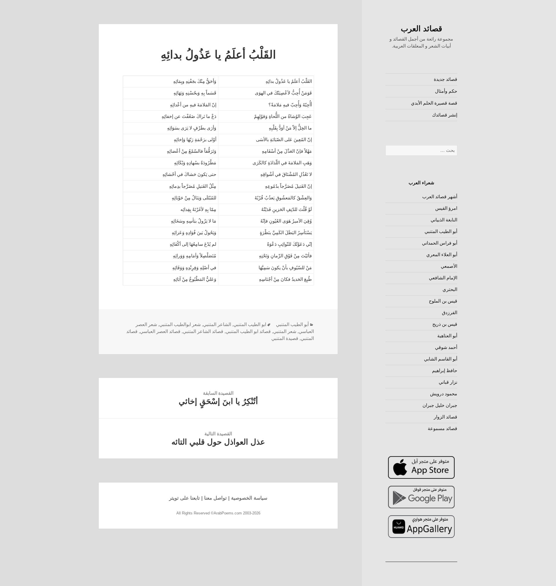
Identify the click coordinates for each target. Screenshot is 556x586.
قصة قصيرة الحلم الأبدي (434, 103)
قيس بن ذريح (444, 324)
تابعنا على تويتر (184, 498)
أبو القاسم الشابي (440, 358)
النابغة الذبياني (444, 219)
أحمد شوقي (446, 347)
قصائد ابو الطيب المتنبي (248, 331)
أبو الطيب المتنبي (441, 231)
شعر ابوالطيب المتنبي (180, 324)
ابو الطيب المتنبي (249, 324)
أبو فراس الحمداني (439, 243)
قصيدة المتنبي (284, 338)
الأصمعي (449, 266)
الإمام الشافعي (443, 277)
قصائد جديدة (445, 79)
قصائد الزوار (445, 416)
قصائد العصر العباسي (160, 331)
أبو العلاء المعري (441, 254)
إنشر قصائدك (444, 114)
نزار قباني (448, 382)
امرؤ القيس (446, 208)
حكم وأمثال (446, 91)
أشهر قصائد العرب (439, 196)
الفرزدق (449, 312)
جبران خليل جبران (440, 405)
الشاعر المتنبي (217, 324)
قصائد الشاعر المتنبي (203, 331)
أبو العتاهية (447, 335)
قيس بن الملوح (443, 301)
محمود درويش (443, 393)
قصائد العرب (421, 28)
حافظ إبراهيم (444, 370)
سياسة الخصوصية (249, 498)
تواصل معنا (215, 498)
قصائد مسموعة (442, 428)
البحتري (449, 289)
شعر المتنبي (284, 331)
